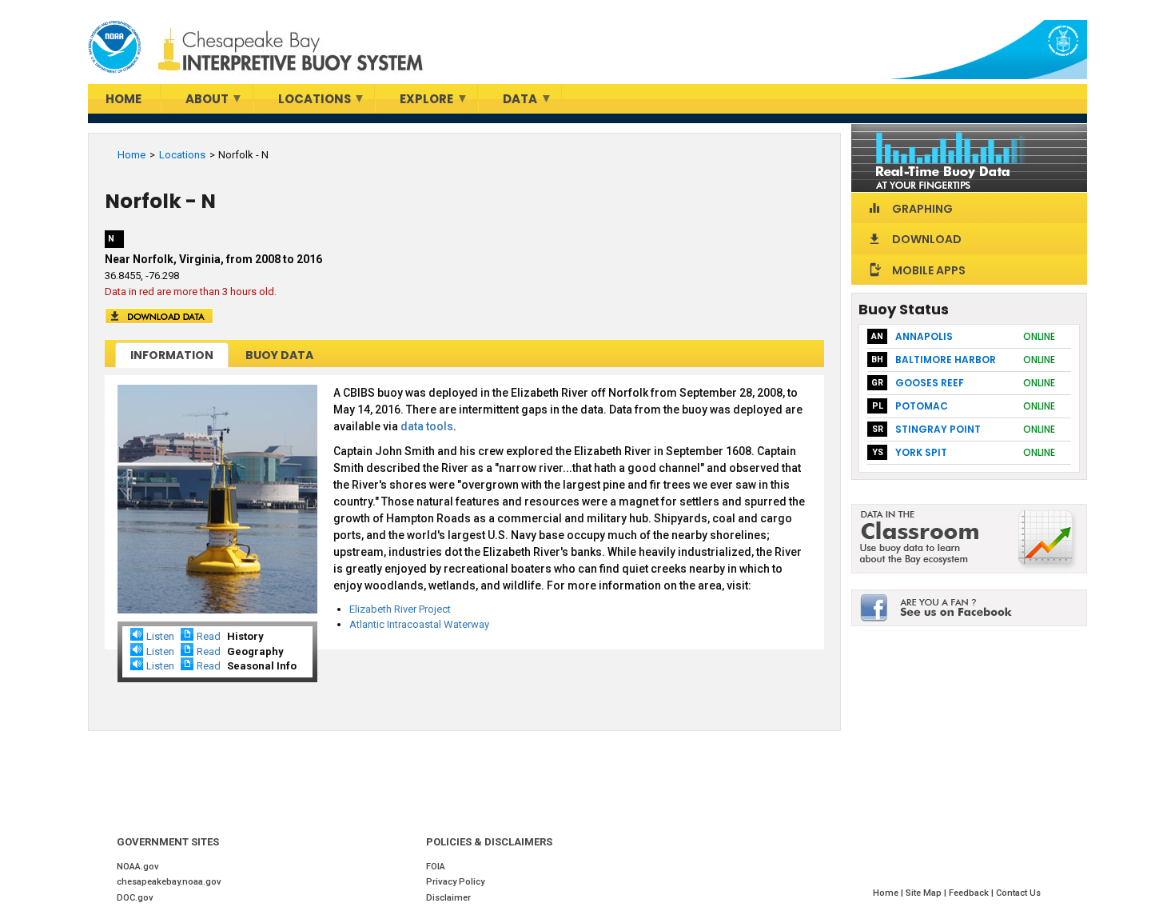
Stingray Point (938, 429)
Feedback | (972, 893)
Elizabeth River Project (400, 609)
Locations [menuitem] (302, 102)
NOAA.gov (138, 866)
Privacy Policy (455, 882)
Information (171, 355)
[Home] (114, 47)
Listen (160, 636)
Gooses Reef (929, 383)
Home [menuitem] (123, 98)
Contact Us (1018, 893)
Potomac (921, 406)
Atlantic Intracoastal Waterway (419, 624)
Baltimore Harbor (945, 359)
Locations (182, 155)
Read (209, 636)
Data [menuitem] (508, 102)
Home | (889, 893)
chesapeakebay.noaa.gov (169, 882)
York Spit (921, 452)
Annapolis (924, 336)
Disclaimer (448, 898)
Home (131, 155)
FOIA (435, 866)
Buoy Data (279, 355)
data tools (426, 426)
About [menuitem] (195, 102)
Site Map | (927, 893)
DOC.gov (135, 898)
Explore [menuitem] (414, 102)
